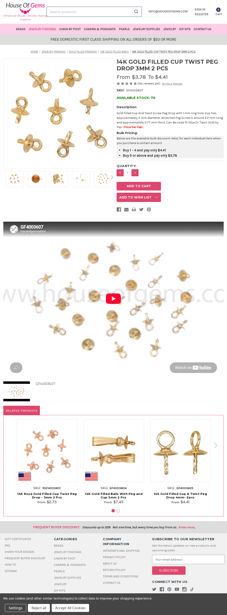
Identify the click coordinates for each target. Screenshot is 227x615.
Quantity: (127, 166)
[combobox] (94, 12)
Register (201, 14)
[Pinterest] (149, 210)
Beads (20, 29)
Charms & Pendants (100, 29)
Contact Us (202, 29)
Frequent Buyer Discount (25, 558)
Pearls (124, 29)
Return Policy (114, 570)
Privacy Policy (114, 557)
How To (10, 565)
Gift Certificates (18, 539)
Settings (15, 607)
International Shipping (121, 551)
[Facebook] (119, 210)
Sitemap (11, 571)
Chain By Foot (70, 29)
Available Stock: (136, 98)
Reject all (38, 607)
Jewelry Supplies (146, 29)
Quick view (47, 447)
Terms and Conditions (120, 576)
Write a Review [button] (172, 84)
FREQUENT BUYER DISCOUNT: (56, 527)
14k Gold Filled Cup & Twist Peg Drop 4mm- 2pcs (180, 495)
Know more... (187, 527)
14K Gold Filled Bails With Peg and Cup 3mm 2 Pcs (114, 495)
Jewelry (169, 29)
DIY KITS (185, 29)
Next (112, 177)
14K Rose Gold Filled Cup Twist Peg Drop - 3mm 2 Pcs (47, 495)
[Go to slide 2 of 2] (9, 445)
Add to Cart (47, 455)
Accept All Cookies (70, 607)
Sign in (200, 9)
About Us (110, 563)
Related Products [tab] (21, 411)
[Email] (126, 210)
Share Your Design (19, 552)
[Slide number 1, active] (113, 510)
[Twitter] (141, 210)
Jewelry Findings (42, 29)
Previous (5, 177)
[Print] (134, 210)
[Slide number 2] (118, 510)
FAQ (7, 545)
